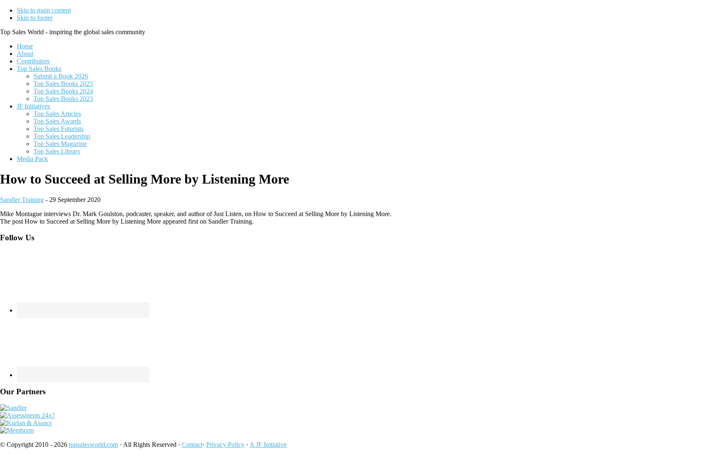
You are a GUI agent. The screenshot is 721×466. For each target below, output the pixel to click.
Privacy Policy (225, 444)
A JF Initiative (268, 444)
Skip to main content (44, 10)
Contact (192, 444)
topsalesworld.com (93, 444)
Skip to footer (35, 17)
